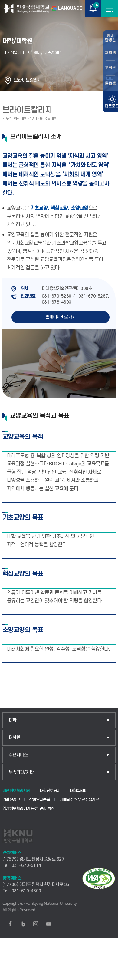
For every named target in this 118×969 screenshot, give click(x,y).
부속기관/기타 (21, 772)
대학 (12, 720)
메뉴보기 (109, 8)
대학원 (14, 737)
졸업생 (110, 83)
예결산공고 (11, 799)
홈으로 (8, 80)
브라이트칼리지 (27, 80)
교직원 (110, 68)
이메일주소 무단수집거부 (79, 799)
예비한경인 (110, 37)
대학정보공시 (50, 790)
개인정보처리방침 (16, 790)
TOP (107, 964)
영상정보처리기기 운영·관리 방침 (28, 808)
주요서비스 (18, 755)
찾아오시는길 (39, 799)
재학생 (110, 53)
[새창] (10, 924)
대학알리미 (78, 790)
